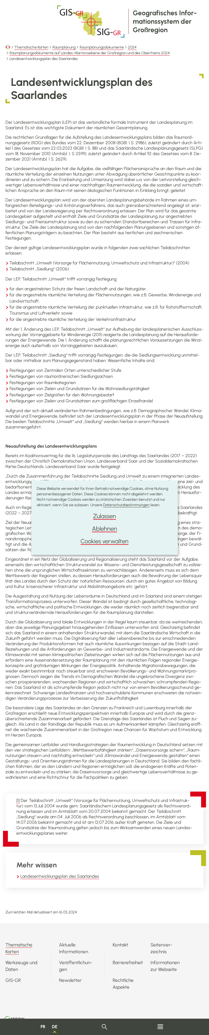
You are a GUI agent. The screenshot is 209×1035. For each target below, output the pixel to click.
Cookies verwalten (104, 541)
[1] (18, 800)
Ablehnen (104, 528)
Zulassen (104, 516)
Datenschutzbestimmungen (126, 504)
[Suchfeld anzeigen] (104, 1027)
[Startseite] (7, 47)
